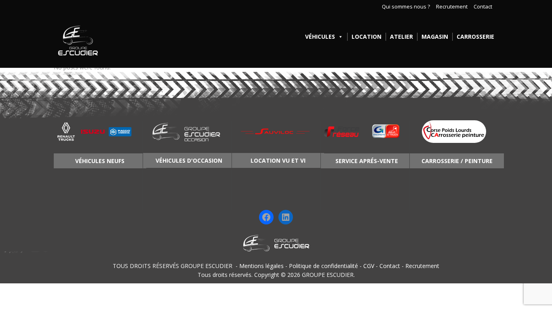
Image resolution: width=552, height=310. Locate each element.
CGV (368, 266)
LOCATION (366, 36)
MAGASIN (434, 36)
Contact (483, 7)
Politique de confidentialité (323, 266)
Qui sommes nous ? (406, 7)
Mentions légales (261, 266)
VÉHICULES (320, 36)
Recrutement (452, 7)
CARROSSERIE (475, 36)
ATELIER (401, 36)
